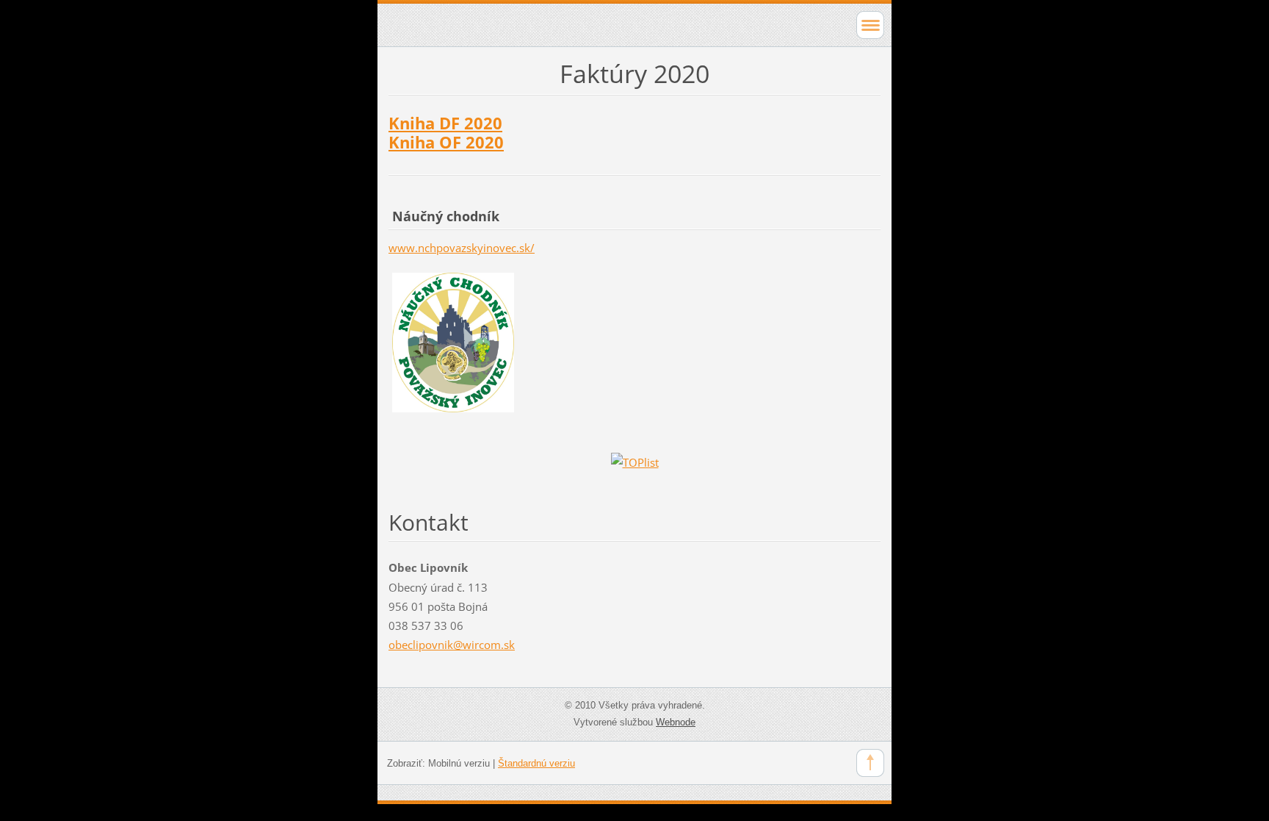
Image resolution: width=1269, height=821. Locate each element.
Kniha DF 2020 (445, 123)
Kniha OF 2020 (446, 142)
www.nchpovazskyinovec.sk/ (461, 247)
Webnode (675, 722)
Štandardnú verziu (536, 763)
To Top (870, 763)
